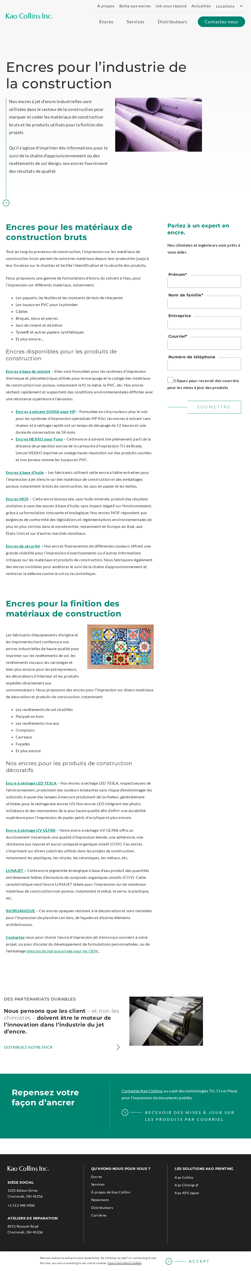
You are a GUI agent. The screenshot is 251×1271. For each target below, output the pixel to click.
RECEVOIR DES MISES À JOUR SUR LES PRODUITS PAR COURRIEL (190, 1116)
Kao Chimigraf (193, 1186)
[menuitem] (104, 6)
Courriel (178, 336)
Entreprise (179, 315)
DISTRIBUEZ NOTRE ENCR (28, 1047)
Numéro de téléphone (191, 357)
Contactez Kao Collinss (142, 1090)
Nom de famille (185, 295)
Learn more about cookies (124, 1263)
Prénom (177, 274)
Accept (199, 1261)
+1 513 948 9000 (21, 1206)
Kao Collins (184, 1177)
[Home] (29, 16)
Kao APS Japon (194, 1194)
